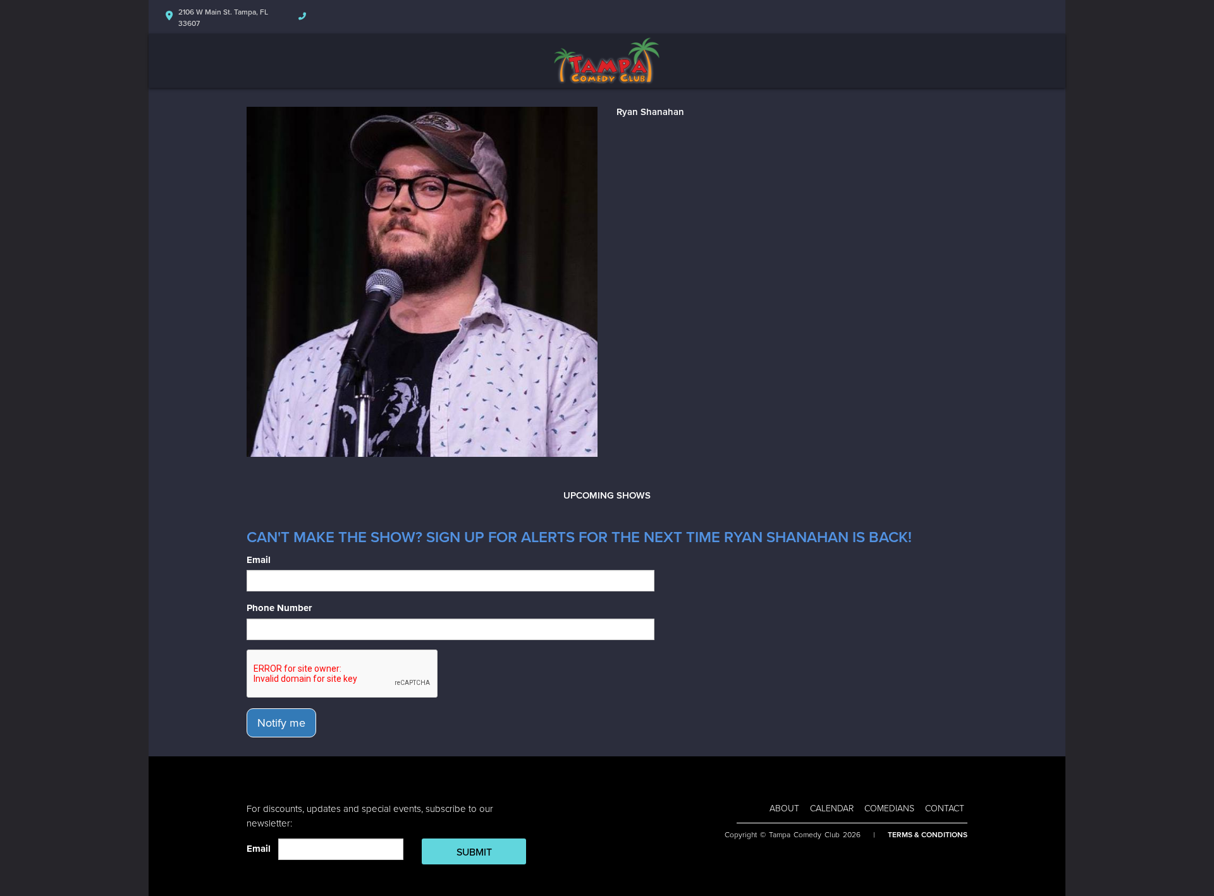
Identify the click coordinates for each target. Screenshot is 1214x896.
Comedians (889, 808)
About (784, 808)
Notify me (281, 723)
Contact (944, 808)
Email (259, 560)
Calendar (832, 808)
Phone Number (279, 608)
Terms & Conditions (927, 834)
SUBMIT (474, 852)
